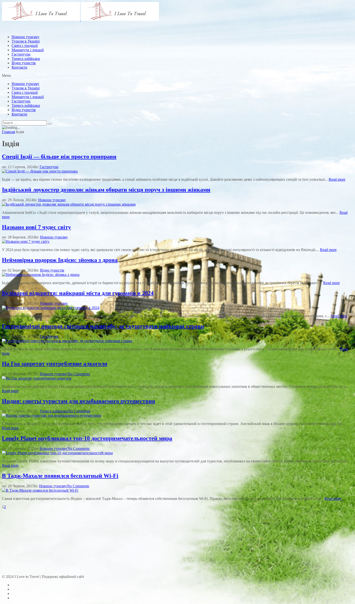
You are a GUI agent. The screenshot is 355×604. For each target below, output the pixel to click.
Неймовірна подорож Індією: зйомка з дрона (60, 260)
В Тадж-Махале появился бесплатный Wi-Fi (60, 476)
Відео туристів (24, 63)
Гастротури (21, 54)
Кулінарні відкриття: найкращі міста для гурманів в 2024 (78, 293)
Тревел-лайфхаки (26, 59)
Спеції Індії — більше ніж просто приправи (59, 156)
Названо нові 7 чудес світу (36, 227)
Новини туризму (25, 84)
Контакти (19, 67)
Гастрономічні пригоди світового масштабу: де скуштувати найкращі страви (103, 326)
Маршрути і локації (28, 97)
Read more (337, 179)
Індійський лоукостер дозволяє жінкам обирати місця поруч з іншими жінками (106, 190)
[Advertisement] (90, 42)
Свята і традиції (25, 92)
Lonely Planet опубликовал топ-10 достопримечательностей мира (87, 438)
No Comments (79, 374)
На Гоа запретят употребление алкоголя (54, 363)
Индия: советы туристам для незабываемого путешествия (78, 401)
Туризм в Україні (26, 88)
